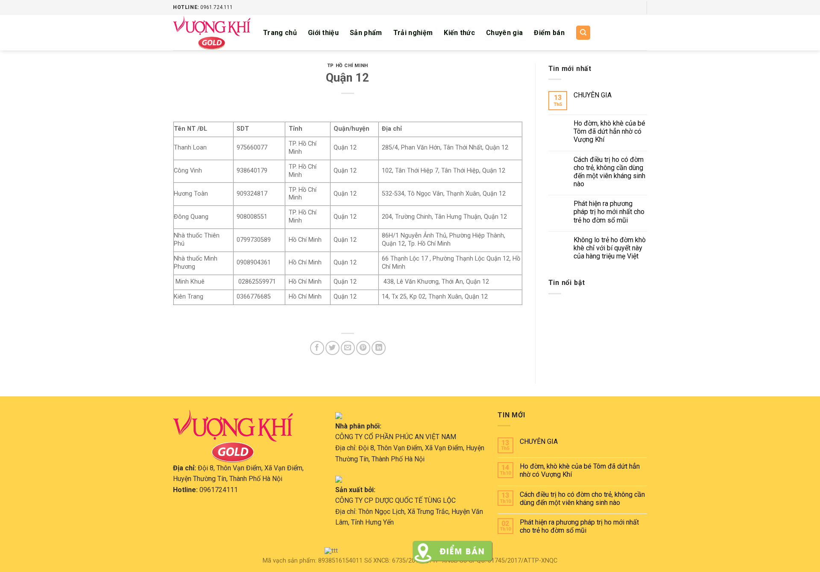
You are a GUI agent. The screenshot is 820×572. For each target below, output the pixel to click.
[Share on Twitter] (332, 348)
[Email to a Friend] (348, 348)
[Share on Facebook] (317, 348)
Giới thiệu (323, 33)
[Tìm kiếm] (583, 33)
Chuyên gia (504, 33)
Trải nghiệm (413, 33)
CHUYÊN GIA (593, 95)
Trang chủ (280, 33)
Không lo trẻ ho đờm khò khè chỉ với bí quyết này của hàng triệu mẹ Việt (610, 248)
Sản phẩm (366, 33)
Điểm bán (549, 33)
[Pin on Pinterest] (363, 348)
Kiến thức (459, 33)
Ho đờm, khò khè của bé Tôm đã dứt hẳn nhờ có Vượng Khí (609, 131)
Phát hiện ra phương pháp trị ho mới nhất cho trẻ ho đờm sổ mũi (609, 211)
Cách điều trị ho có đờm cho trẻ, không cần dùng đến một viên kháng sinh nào (609, 171)
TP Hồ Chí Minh (347, 65)
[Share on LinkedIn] (379, 348)
